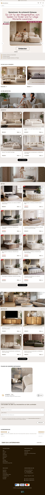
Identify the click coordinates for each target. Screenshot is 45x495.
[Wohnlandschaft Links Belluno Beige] (11, 120)
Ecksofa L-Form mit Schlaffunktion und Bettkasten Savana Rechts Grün (33, 352)
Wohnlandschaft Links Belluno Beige (8, 128)
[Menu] (43, 3)
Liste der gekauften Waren (7, 474)
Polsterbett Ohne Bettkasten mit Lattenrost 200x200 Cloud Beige (32, 277)
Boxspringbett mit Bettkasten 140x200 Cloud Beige (11, 276)
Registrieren (4, 470)
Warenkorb (4, 471)
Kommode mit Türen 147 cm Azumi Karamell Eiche (33, 327)
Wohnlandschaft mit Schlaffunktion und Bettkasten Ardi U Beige (33, 153)
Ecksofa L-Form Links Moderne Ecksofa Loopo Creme (32, 129)
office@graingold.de (30, 472)
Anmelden (40, 422)
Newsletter (4, 478)
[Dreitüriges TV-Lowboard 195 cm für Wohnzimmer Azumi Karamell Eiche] (11, 319)
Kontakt (25, 454)
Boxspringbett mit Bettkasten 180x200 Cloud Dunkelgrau (10, 228)
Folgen (12, 394)
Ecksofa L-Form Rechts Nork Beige (8, 152)
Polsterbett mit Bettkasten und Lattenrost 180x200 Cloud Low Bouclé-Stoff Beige (33, 228)
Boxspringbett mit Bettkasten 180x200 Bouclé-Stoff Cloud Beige (32, 252)
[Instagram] (22, 380)
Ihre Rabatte (4, 477)
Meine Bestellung (28, 448)
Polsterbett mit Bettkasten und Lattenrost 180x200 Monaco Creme (11, 203)
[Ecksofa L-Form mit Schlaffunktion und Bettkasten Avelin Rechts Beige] (11, 342)
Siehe (18, 132)
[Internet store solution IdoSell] (22, 492)
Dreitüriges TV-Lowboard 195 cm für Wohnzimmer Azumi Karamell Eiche (11, 328)
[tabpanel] (22, 30)
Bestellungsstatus (27, 450)
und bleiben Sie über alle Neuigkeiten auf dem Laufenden (18, 404)
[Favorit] (40, 3)
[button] (2, 43)
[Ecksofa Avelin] (22, 30)
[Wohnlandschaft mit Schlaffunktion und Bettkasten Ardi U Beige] (33, 143)
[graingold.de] (4, 3)
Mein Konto (5, 468)
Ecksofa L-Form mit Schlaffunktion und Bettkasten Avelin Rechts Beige (11, 352)
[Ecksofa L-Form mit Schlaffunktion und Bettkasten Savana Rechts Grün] (33, 342)
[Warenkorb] (38, 3)
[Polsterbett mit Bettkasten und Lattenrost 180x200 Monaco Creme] (11, 193)
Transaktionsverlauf (6, 475)
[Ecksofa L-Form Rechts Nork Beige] (11, 143)
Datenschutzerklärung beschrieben (34, 418)
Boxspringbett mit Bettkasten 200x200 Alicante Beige (32, 203)
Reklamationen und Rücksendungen (30, 453)
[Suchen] (42, 6)
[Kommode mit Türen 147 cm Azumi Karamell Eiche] (33, 319)
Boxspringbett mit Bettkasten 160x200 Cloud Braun (10, 252)
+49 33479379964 (29, 471)
